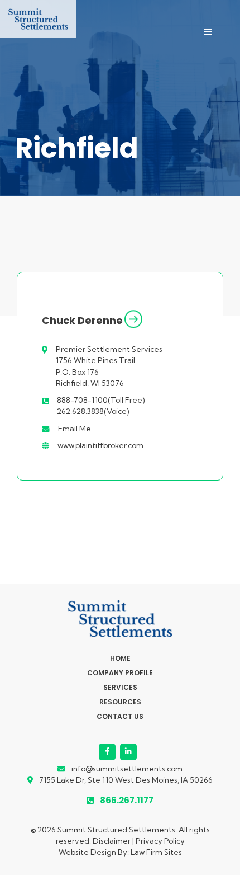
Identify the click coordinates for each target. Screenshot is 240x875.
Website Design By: (95, 852)
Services (120, 687)
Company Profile (120, 673)
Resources (120, 702)
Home (120, 658)
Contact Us (120, 716)
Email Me (74, 428)
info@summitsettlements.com (127, 768)
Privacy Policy (160, 840)
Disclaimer (112, 840)
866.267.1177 (126, 800)
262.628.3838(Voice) (93, 411)
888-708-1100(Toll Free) (101, 400)
